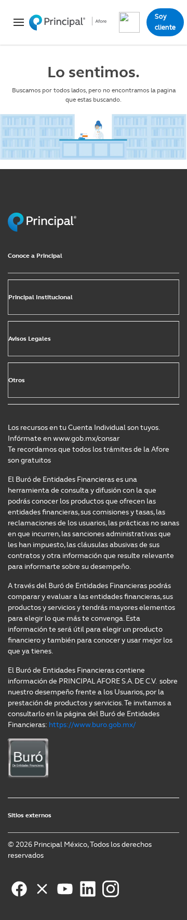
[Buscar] (129, 22)
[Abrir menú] (15, 22)
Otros (16, 380)
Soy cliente (165, 22)
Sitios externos (29, 815)
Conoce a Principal (35, 255)
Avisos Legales (29, 338)
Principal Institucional (40, 297)
